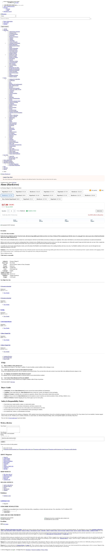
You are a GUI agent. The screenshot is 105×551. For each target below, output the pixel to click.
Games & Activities (13, 102)
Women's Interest (13, 76)
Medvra (5, 169)
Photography (12, 129)
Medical (11, 119)
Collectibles (11, 40)
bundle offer (66, 534)
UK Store (5, 167)
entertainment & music (35, 530)
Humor (10, 108)
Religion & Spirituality (14, 70)
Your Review (4, 432)
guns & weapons (77, 530)
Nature (10, 121)
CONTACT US (5, 501)
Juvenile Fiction (12, 110)
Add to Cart (99, 211)
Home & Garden (13, 56)
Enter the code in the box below (9, 438)
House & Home (12, 107)
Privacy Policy (6, 459)
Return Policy (6, 462)
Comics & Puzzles (13, 41)
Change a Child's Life (8, 466)
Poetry (10, 130)
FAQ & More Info (7, 357)
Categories (5, 463)
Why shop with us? (7, 474)
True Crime (11, 148)
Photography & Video (14, 67)
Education (11, 97)
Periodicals (11, 125)
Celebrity (11, 38)
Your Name (3, 426)
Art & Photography (13, 34)
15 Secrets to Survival (6, 286)
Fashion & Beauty (13, 49)
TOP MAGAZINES (8, 161)
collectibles (43, 530)
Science (11, 138)
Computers (11, 90)
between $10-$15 (57, 534)
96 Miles (3, 309)
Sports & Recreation (13, 72)
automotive (18, 530)
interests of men (20, 545)
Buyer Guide (6, 359)
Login (7, 10)
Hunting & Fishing (13, 57)
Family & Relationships (14, 98)
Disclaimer (28, 549)
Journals (11, 59)
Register (8, 9)
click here (14, 182)
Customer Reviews (7, 356)
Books (5, 77)
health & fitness (53, 530)
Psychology (11, 133)
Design (10, 94)
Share (102, 190)
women (27, 545)
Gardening (11, 103)
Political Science (13, 131)
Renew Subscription (8, 21)
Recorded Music (13, 134)
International (12, 58)
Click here (12, 382)
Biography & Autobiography (15, 84)
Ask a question (94, 190)
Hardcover (35, 191)
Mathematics (12, 117)
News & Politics (12, 65)
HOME (5, 29)
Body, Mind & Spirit (13, 85)
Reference (11, 135)
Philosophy (11, 128)
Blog (4, 166)
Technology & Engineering (15, 144)
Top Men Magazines (13, 164)
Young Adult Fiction (13, 152)
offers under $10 (50, 534)
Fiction (10, 99)
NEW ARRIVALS (7, 160)
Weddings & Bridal (13, 75)
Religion (11, 137)
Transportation (12, 146)
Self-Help (11, 139)
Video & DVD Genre (14, 149)
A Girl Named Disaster (6, 321)
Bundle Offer (12, 158)
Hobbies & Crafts (13, 54)
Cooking (11, 92)
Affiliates (5, 490)
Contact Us (5, 467)
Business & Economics (14, 88)
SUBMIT (3, 441)
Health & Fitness (13, 53)
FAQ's (4, 487)
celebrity (48, 530)
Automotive (11, 35)
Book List (5, 478)
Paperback (7, 191)
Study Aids (11, 143)
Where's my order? (7, 475)
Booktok (5, 24)
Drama (10, 95)
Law (10, 113)
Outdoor (11, 66)
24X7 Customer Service (9, 6)
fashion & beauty (69, 530)
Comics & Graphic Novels (15, 89)
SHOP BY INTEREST (8, 162)
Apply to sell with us (8, 485)
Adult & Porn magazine (14, 31)
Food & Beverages (13, 50)
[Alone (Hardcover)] (5, 174)
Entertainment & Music (14, 45)
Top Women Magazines (14, 165)
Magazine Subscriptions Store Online (14, 529)
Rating (2, 434)
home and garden (8, 530)
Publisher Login (7, 495)
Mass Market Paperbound (10, 199)
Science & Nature (13, 71)
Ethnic (10, 47)
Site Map (5, 468)
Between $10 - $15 (13, 157)
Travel (10, 147)
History (10, 106)
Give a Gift (5, 22)
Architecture (12, 80)
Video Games (12, 151)
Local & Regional (13, 62)
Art (10, 81)
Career (4, 465)
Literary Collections (13, 115)
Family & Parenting (13, 48)
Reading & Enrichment (14, 68)
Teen (10, 74)
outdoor (14, 530)
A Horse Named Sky (5, 333)
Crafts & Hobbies (13, 93)
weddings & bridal (94, 530)
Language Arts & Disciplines (15, 112)
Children (11, 39)
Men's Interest (12, 63)
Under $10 (11, 156)
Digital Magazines (13, 44)
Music (10, 120)
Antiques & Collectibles (14, 79)
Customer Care (6, 479)
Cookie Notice (6, 458)
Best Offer (5, 155)
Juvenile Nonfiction (13, 111)
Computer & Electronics (14, 43)
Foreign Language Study (14, 101)
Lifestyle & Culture (13, 61)
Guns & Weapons (13, 52)
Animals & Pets (12, 32)
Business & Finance (13, 36)
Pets (10, 126)
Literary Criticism (13, 116)
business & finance (26, 530)
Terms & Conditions (8, 461)
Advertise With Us (7, 486)
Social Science (12, 140)
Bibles (10, 83)
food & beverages (61, 530)
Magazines (6, 30)
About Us (5, 457)
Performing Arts (12, 124)
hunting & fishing (85, 530)
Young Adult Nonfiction (14, 153)
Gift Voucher (6, 489)
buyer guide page (13, 418)
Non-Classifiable (13, 122)
